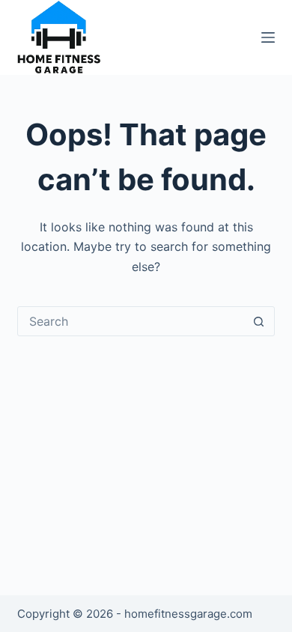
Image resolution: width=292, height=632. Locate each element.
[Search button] (259, 321)
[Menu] (268, 37)
